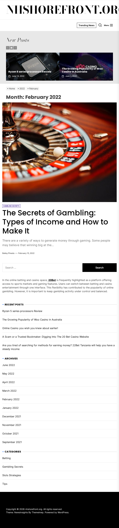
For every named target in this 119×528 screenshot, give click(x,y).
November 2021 (11, 425)
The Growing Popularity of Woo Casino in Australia (28, 70)
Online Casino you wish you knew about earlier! (83, 70)
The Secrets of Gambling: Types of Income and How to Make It (55, 222)
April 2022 (8, 382)
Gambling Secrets (12, 466)
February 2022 (11, 399)
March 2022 (9, 390)
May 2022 (8, 373)
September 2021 (12, 442)
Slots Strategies (11, 475)
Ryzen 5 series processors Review (22, 311)
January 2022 (10, 407)
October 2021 (10, 433)
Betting (6, 458)
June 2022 (8, 365)
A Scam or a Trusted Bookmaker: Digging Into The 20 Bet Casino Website (45, 336)
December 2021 (11, 416)
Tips (4, 483)
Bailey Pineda (8, 253)
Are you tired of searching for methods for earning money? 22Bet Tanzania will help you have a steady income (58, 347)
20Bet (52, 280)
